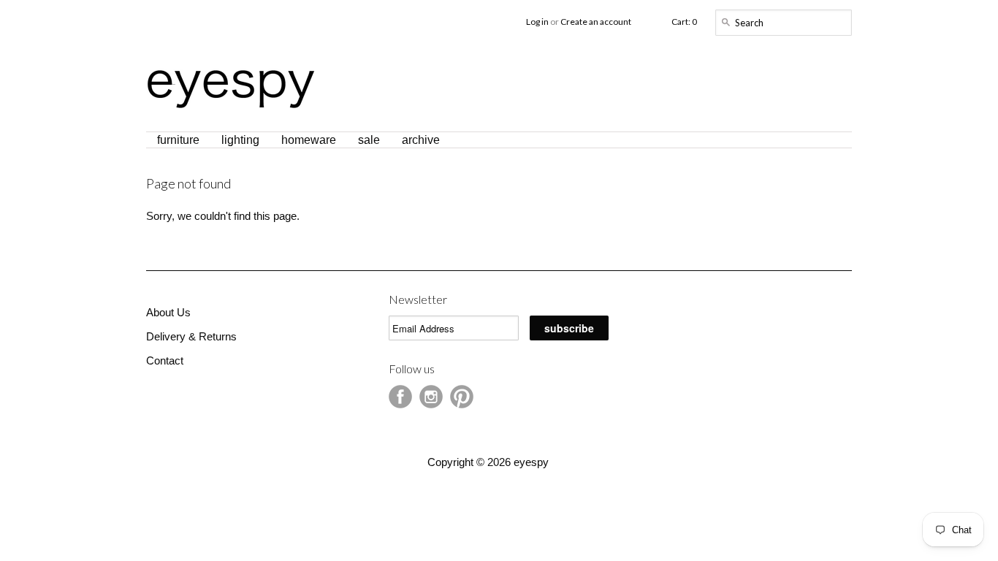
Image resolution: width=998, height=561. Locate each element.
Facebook (400, 396)
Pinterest (461, 396)
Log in (537, 21)
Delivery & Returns (191, 336)
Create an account (595, 21)
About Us (168, 312)
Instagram (431, 396)
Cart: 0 (684, 21)
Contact (164, 360)
